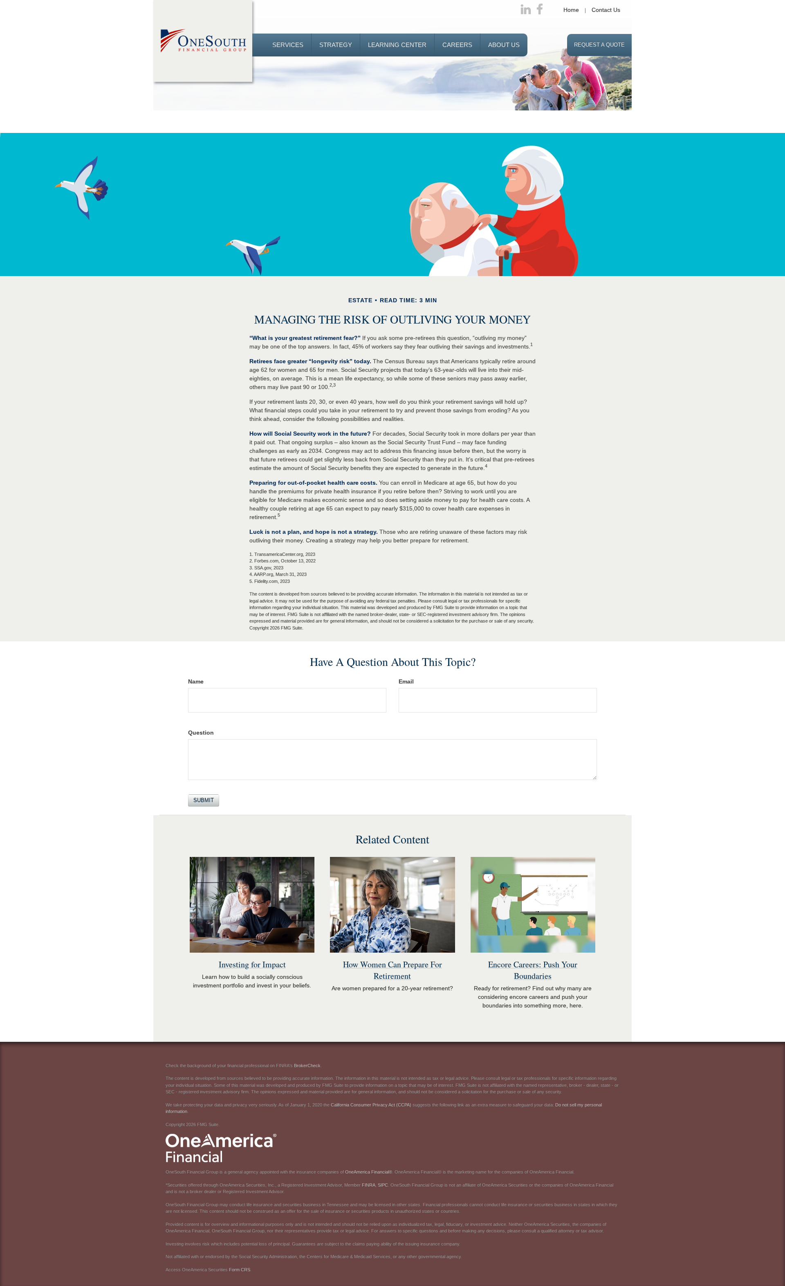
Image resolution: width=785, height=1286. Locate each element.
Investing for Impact (252, 964)
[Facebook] (539, 10)
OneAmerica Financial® (368, 1171)
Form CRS (239, 1269)
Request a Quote (599, 45)
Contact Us (606, 10)
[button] (288, 45)
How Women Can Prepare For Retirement (392, 970)
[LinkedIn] (526, 10)
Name (196, 681)
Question (201, 732)
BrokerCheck (307, 1065)
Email (406, 681)
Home (571, 10)
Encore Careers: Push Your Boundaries (532, 970)
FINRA (368, 1185)
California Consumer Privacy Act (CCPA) (371, 1104)
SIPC (383, 1185)
